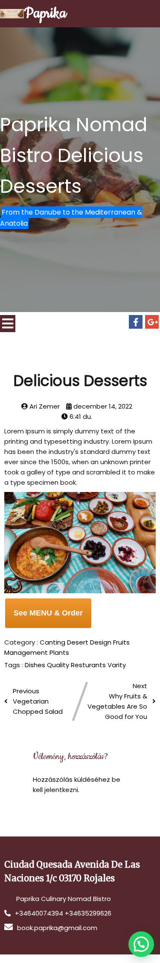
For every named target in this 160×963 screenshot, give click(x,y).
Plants (59, 652)
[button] (141, 944)
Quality (59, 664)
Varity (117, 664)
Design (101, 642)
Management (26, 652)
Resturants (89, 664)
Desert (78, 642)
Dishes (36, 664)
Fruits (121, 642)
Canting (53, 642)
